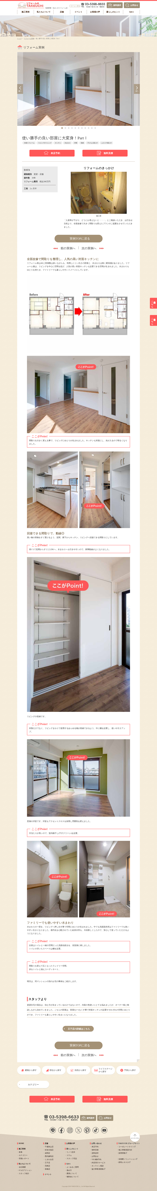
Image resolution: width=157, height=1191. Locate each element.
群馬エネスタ (123, 1162)
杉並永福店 (49, 1150)
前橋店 (47, 1169)
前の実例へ (68, 248)
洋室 (75, 143)
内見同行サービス (98, 1163)
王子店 (47, 1163)
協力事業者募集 (98, 1169)
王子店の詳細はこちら (79, 1029)
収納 (82, 143)
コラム (69, 1155)
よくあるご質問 (73, 1167)
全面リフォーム (29, 143)
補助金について (73, 1177)
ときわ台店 (49, 1159)
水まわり (68, 143)
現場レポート (24, 1158)
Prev (20, 89)
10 (92, 128)
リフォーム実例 (29, 38)
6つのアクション (25, 1170)
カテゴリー (33, 1084)
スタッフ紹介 (24, 1173)
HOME (21, 1143)
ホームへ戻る (75, 6)
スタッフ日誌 (72, 1158)
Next (137, 89)
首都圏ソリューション (127, 1159)
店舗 (46, 1143)
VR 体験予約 (96, 1159)
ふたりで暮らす (106, 143)
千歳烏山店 (49, 1147)
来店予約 (55, 153)
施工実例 (22, 1149)
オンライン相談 (98, 1166)
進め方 (69, 1170)
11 (95, 128)
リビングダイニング (44, 143)
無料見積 (108, 153)
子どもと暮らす (92, 143)
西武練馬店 (49, 1156)
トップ (19, 38)
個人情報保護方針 (125, 1150)
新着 (20, 1152)
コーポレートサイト (126, 1147)
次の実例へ (89, 248)
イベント (48, 1174)
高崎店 (47, 1166)
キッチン (58, 143)
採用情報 (121, 1153)
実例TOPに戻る (80, 238)
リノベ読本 (71, 1152)
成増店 (47, 1153)
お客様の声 (70, 1143)
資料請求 (117, 5)
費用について (72, 1173)
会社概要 (22, 1167)
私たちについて (25, 1164)
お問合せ (134, 5)
